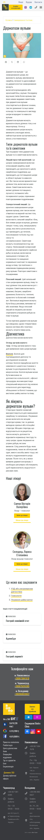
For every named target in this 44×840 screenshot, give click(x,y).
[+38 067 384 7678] (27, 747)
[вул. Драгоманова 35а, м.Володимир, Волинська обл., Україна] (27, 820)
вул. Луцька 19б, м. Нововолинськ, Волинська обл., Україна (35, 774)
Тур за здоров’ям (9, 760)
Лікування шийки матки (22, 600)
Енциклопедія (8, 766)
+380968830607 (22, 694)
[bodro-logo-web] (11, 709)
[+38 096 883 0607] (27, 793)
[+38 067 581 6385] (5, 793)
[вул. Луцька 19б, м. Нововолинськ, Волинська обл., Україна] (27, 773)
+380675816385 (22, 686)
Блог (4, 763)
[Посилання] (25, 7)
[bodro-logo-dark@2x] (5, 7)
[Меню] (41, 7)
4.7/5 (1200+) (14, 731)
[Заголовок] (37, 717)
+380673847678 (22, 678)
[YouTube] (38, 731)
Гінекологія (16, 596)
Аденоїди (11, 638)
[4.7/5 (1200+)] (6, 731)
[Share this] (6, 62)
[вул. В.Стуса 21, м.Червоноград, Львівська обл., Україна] (5, 817)
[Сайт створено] (32, 835)
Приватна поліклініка (11, 742)
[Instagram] (32, 731)
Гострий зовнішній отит (17, 620)
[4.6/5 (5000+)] (6, 736)
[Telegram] (29, 717)
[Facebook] (27, 731)
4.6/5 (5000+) (14, 736)
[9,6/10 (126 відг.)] (6, 725)
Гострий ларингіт (14, 656)
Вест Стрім (34, 832)
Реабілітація (7, 745)
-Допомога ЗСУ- (9, 772)
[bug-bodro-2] (11, 719)
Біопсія (9, 354)
